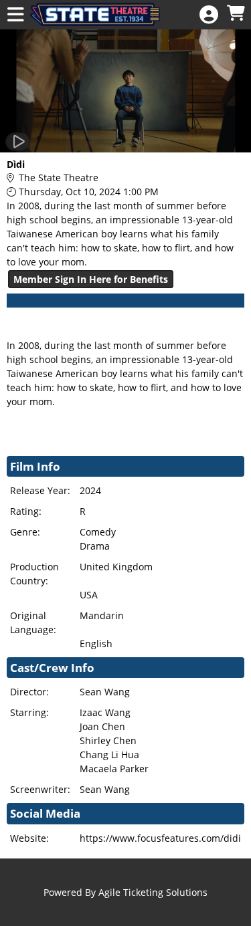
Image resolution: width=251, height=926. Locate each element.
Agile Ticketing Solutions (152, 892)
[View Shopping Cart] (235, 13)
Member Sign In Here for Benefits (90, 279)
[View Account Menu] (208, 15)
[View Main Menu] (15, 15)
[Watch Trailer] (17, 141)
